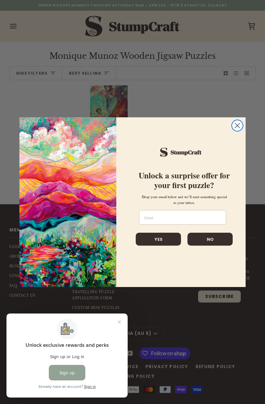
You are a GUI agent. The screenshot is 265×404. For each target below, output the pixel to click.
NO (210, 239)
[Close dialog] (237, 125)
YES (158, 239)
